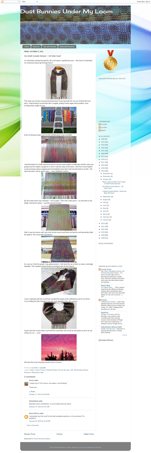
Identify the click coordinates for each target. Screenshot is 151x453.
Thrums (104, 300)
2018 (103, 159)
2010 (103, 232)
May (104, 208)
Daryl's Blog (105, 285)
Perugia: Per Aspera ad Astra (110, 314)
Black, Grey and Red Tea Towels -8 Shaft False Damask (113, 182)
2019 (103, 156)
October (106, 179)
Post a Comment (33, 425)
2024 (103, 142)
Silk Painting (78, 370)
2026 (103, 139)
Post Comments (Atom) (42, 439)
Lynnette (104, 124)
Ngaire (103, 130)
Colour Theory (40, 370)
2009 (103, 235)
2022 (103, 148)
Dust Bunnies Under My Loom (66, 11)
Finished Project (51, 370)
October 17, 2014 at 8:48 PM (39, 394)
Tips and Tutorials (49, 47)
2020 (103, 153)
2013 (103, 223)
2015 (103, 168)
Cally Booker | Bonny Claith (111, 327)
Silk (72, 370)
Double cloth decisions (108, 329)
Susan (26, 301)
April (104, 211)
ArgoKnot (104, 312)
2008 (103, 238)
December (107, 173)
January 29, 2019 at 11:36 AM (39, 421)
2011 (103, 229)
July (104, 202)
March (105, 214)
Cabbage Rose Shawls (108, 302)
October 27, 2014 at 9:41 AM (39, 407)
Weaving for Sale (37, 372)
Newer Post (29, 434)
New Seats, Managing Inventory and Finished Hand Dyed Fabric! (112, 272)
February (106, 217)
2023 (103, 145)
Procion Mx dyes (64, 370)
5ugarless (82, 447)
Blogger (98, 447)
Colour (32, 370)
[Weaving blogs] (111, 73)
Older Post (89, 434)
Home (27, 47)
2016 (103, 165)
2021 (103, 151)
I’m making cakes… (107, 287)
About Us (36, 47)
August (105, 199)
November (107, 176)
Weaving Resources (67, 47)
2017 (103, 162)
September (107, 196)
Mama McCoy (34, 413)
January (106, 220)
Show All (125, 335)
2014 (103, 171)
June (105, 205)
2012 (103, 226)
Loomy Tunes (106, 269)
